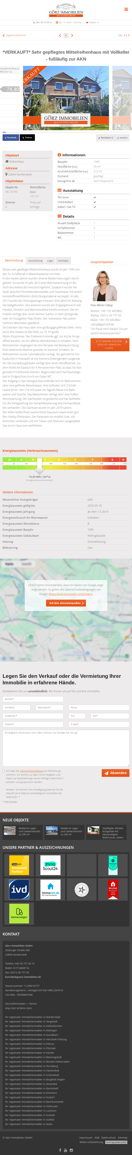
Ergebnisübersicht (16, 35)
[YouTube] (65, 1150)
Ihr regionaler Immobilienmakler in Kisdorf (29, 1097)
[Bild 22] (74, 132)
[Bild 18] (61, 132)
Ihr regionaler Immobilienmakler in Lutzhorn (31, 1110)
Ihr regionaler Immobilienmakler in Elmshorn (31, 1092)
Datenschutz (108, 1137)
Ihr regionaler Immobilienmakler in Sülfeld (29, 1119)
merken (123, 137)
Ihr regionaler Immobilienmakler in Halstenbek (32, 1070)
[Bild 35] (117, 132)
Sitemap (122, 1137)
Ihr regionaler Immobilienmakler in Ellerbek (30, 1048)
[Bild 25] (84, 132)
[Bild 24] (80, 132)
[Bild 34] (114, 132)
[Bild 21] (71, 132)
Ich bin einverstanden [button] (65, 603)
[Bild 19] (64, 132)
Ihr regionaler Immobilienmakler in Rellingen (31, 1030)
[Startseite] (66, 10)
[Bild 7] (24, 132)
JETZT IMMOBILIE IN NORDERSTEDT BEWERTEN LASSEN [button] (109, 345)
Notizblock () (106, 137)
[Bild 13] (44, 132)
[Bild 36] (121, 132)
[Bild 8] (27, 132)
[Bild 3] (11, 132)
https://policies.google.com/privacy (70, 594)
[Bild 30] (101, 132)
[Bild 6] (21, 132)
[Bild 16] (54, 132)
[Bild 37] (124, 132)
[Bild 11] (37, 132)
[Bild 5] (17, 132)
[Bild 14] (47, 132)
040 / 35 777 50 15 (44, 22)
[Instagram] (71, 1150)
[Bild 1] (4, 132)
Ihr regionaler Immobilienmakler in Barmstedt (31, 1088)
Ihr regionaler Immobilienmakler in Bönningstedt (33, 1057)
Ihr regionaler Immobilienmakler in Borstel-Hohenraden (37, 1061)
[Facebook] (60, 1150)
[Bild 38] (127, 132)
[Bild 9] (30, 132)
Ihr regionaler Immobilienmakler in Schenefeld (32, 1075)
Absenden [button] (118, 773)
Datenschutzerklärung (31, 771)
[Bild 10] (34, 132)
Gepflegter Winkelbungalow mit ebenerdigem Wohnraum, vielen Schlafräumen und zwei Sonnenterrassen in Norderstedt (113, 837)
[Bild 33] (111, 132)
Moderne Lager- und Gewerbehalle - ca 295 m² (30, 831)
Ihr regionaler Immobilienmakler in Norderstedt (32, 1017)
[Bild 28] (94, 132)
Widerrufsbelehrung (91, 1142)
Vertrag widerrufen (116, 1142)
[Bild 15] (51, 132)
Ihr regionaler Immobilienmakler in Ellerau (29, 1043)
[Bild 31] (104, 132)
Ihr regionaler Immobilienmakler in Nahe (28, 1124)
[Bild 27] (91, 132)
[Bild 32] (107, 132)
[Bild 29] (97, 132)
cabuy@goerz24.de (102, 324)
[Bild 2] (7, 132)
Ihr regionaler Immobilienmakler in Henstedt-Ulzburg (36, 1039)
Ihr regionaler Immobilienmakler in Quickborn (31, 1034)
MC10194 (11, 192)
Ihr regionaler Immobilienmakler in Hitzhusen (31, 1106)
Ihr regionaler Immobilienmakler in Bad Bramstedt (34, 1101)
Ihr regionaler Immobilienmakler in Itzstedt (30, 1115)
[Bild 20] (67, 132)
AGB (97, 1137)
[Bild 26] (87, 132)
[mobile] (126, 9)
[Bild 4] (14, 132)
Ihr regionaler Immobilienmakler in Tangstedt (31, 1021)
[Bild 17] (57, 132)
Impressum (85, 1137)
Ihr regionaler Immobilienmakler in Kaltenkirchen (33, 1026)
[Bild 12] (40, 132)
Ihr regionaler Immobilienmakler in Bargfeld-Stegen (35, 1079)
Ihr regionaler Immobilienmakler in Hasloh (29, 1052)
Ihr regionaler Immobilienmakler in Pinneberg (31, 1066)
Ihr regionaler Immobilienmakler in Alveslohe (31, 1084)
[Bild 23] (77, 132)
